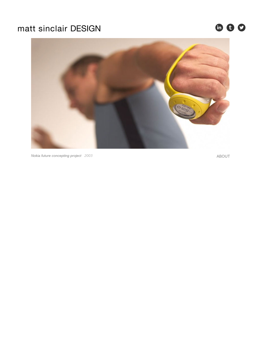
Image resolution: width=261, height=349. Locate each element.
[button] (38, 93)
